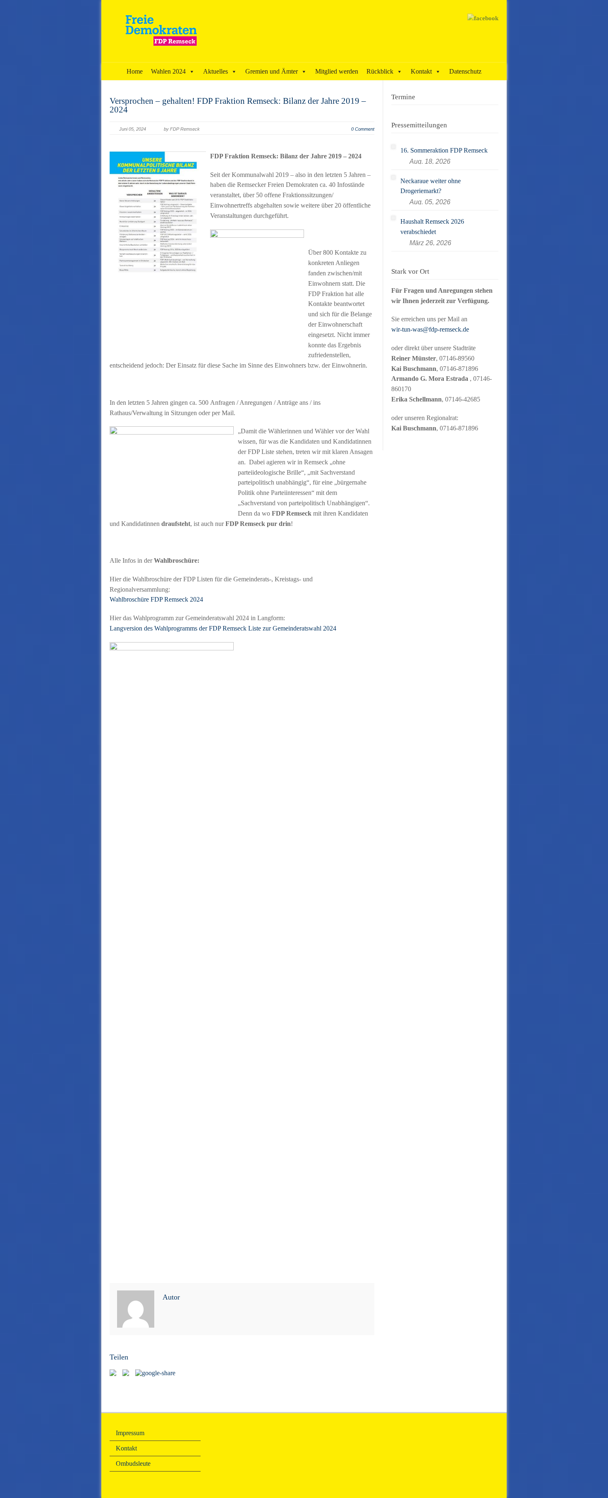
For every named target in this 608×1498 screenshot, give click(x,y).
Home (135, 71)
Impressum (130, 1432)
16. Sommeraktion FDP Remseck (444, 150)
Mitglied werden (336, 71)
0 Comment (362, 129)
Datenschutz (465, 71)
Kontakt (421, 71)
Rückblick (379, 71)
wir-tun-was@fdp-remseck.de (430, 329)
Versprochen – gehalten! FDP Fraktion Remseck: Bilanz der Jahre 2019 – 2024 (238, 105)
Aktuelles (215, 71)
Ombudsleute (133, 1463)
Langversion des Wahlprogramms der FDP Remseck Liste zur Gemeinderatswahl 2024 (223, 628)
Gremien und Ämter (271, 71)
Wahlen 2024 (168, 71)
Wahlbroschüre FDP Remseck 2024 (156, 599)
